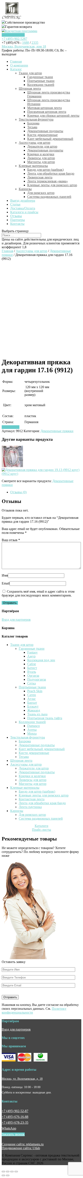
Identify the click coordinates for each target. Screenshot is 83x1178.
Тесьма (32, 127)
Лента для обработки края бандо (50, 173)
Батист (32, 668)
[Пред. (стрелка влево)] (3, 1175)
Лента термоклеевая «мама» (47, 181)
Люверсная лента (39, 177)
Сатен (31, 695)
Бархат (32, 702)
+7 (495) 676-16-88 (15, 1117)
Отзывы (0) (18, 492)
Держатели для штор (42, 146)
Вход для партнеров (16, 619)
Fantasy (32, 652)
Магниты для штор (41, 162)
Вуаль (31, 672)
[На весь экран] (12, 1171)
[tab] (45, 492)
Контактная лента (31, 799)
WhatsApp (9, 1128)
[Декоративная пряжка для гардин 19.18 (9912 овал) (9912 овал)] (12, 466)
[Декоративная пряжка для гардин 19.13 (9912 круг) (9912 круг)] (41, 473)
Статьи (15, 204)
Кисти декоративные (42, 135)
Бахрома (33, 123)
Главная (16, 61)
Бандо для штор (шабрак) (45, 169)
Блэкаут (33, 706)
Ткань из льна (37, 714)
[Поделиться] (7, 1171)
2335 (34, 42)
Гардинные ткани (40, 77)
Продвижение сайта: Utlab (21, 1148)
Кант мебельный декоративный (50, 139)
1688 (25, 42)
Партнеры (17, 220)
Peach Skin (34, 691)
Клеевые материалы (33, 166)
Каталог (16, 69)
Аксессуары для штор (34, 142)
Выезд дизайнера (22, 200)
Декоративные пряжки (56, 431)
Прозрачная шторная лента (46, 112)
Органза (33, 675)
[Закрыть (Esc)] (3, 1171)
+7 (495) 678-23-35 (15, 1122)
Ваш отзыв (11, 540)
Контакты (17, 224)
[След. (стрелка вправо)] (7, 1175)
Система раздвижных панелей (49, 196)
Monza (32, 733)
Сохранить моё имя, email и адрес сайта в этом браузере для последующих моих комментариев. (38, 593)
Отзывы (16, 216)
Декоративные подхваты (45, 131)
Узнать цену (10, 427)
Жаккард (33, 710)
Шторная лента (30, 88)
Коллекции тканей (40, 84)
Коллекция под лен (41, 660)
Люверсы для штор (41, 158)
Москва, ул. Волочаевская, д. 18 (22, 1078)
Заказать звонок (13, 35)
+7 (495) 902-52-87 (15, 1111)
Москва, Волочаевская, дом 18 (24, 46)
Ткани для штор (30, 73)
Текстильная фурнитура (36, 119)
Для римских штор (40, 193)
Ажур (31, 656)
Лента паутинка (30, 807)
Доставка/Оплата (22, 208)
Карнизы (25, 189)
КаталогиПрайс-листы (41, 827)
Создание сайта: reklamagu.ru (23, 1144)
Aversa (32, 729)
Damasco (33, 726)
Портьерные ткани (40, 81)
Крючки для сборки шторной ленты (53, 115)
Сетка (31, 683)
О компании (19, 65)
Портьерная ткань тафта (44, 718)
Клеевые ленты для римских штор (52, 185)
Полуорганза (36, 679)
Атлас (31, 699)
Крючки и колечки (40, 154)
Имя (5, 575)
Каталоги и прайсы (24, 212)
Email (6, 583)
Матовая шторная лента (44, 108)
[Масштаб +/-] (16, 1171)
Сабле (31, 664)
